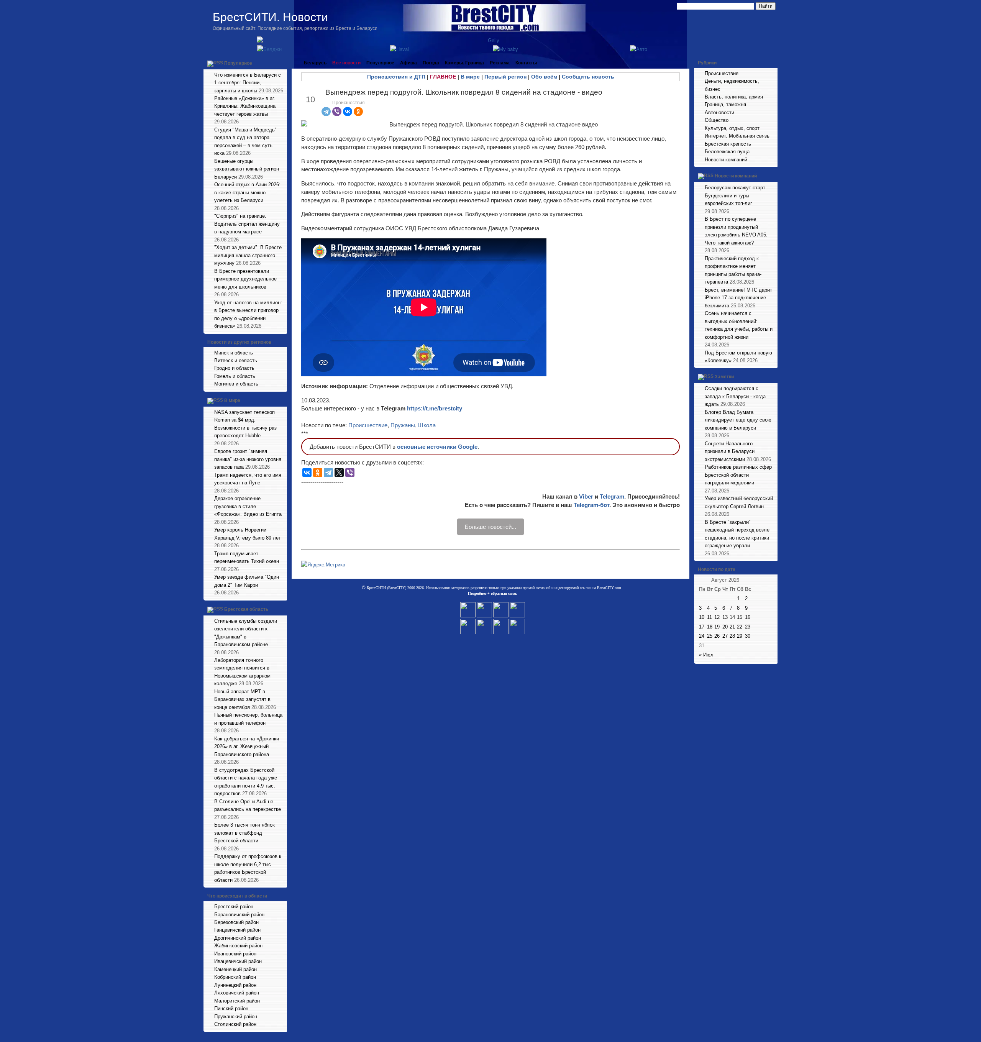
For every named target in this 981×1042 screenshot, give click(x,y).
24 (701, 636)
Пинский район (231, 1008)
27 (725, 636)
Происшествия (348, 102)
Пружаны (402, 425)
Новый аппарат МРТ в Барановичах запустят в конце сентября (242, 699)
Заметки (724, 377)
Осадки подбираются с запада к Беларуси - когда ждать (735, 396)
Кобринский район (235, 977)
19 (717, 627)
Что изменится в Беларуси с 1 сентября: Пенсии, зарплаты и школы (247, 83)
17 (701, 627)
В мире (232, 400)
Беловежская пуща (727, 151)
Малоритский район (237, 1001)
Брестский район (233, 906)
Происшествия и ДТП (396, 77)
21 (732, 627)
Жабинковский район (238, 945)
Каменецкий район (235, 969)
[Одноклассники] (358, 111)
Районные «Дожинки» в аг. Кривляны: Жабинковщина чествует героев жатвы (245, 106)
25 (709, 636)
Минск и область (233, 353)
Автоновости (719, 112)
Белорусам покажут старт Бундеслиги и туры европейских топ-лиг (735, 195)
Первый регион (505, 77)
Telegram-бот (591, 505)
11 (709, 617)
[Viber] (336, 111)
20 (725, 627)
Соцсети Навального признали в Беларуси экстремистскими (730, 451)
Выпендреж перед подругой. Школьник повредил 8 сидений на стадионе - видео (463, 92)
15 (739, 617)
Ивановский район (235, 954)
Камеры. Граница (464, 63)
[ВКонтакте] (347, 111)
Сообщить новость (588, 77)
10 (701, 617)
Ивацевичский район (238, 961)
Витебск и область (235, 360)
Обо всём (544, 77)
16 (747, 617)
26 (717, 636)
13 (725, 617)
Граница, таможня (725, 104)
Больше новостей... (490, 526)
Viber (586, 496)
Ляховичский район (236, 993)
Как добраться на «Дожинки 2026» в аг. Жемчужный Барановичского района (246, 746)
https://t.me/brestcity (434, 408)
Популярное (238, 63)
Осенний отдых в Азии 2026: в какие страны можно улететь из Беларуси (247, 192)
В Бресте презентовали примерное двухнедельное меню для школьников (245, 279)
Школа (427, 425)
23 (747, 627)
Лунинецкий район (235, 985)
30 (747, 636)
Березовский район (236, 922)
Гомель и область (234, 376)
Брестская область (246, 609)
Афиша (408, 63)
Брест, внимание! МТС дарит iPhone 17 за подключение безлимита (738, 297)
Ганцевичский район (237, 930)
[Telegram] (326, 111)
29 (739, 636)
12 (717, 617)
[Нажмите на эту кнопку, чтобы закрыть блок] (282, 63)
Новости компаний (726, 159)
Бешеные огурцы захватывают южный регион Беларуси (246, 169)
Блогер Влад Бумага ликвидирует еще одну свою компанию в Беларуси (738, 420)
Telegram (612, 496)
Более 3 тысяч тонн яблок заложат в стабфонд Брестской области (244, 832)
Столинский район (235, 1024)
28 (732, 636)
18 (709, 627)
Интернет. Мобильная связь (737, 136)
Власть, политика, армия (734, 97)
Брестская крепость (728, 144)
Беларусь (315, 63)
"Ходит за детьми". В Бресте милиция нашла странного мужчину (248, 255)
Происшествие (367, 425)
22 (739, 627)
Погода (431, 63)
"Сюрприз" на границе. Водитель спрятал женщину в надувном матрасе (247, 224)
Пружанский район (235, 1016)
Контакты (526, 63)
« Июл (706, 655)
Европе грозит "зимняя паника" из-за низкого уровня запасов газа (247, 459)
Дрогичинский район (237, 938)
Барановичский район (239, 914)
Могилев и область (236, 384)
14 (732, 617)
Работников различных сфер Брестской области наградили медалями (738, 475)
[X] (339, 472)
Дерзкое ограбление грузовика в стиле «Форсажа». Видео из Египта (248, 506)
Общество (716, 120)
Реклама (500, 63)
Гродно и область (234, 368)
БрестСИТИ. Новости (270, 17)
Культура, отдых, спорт (732, 128)
